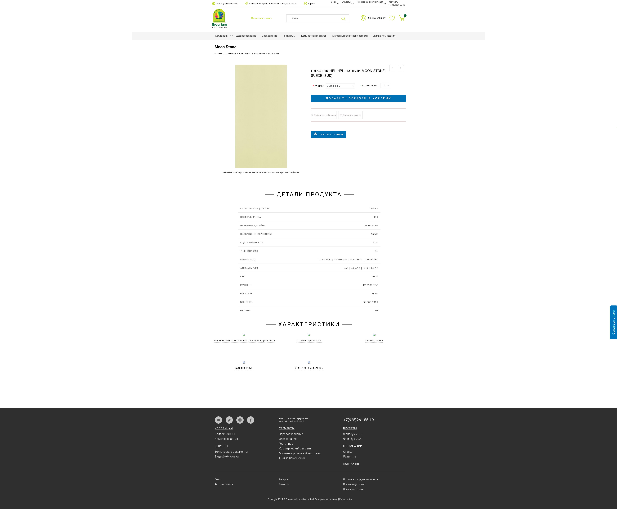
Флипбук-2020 (352, 438)
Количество (370, 85)
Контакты (393, 2)
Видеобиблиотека (227, 456)
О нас (333, 2)
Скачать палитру (332, 134)
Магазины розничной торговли (299, 453)
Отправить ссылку (351, 115)
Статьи (348, 451)
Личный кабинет (376, 18)
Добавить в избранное (324, 115)
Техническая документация (369, 2)
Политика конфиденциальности (361, 479)
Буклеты (346, 2)
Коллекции (224, 428)
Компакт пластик (226, 438)
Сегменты (287, 428)
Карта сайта (345, 499)
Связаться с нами (353, 489)
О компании (352, 446)
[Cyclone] (392, 68)
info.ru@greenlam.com (227, 3)
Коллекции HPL (225, 434)
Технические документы (231, 451)
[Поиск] (345, 18)
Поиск (218, 479)
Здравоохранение (291, 434)
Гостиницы (286, 443)
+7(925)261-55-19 (397, 5)
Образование (288, 438)
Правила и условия (353, 484)
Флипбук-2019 (352, 434)
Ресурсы (221, 446)
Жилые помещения (292, 458)
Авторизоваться (224, 484)
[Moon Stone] (261, 116)
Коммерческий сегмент (295, 448)
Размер (318, 86)
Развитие (349, 456)
